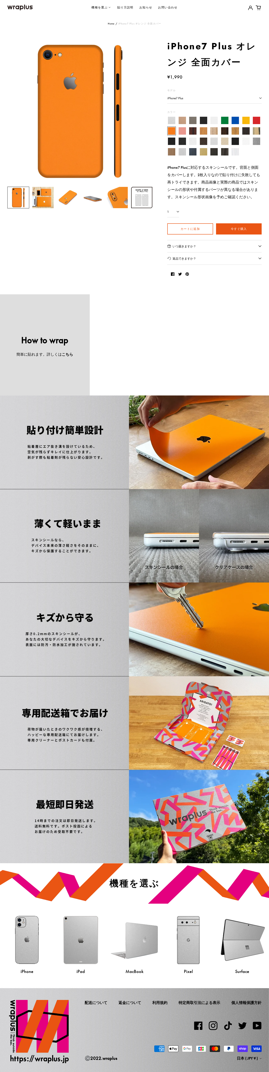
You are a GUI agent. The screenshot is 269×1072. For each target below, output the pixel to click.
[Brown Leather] (203, 141)
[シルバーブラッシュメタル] (182, 151)
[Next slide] (147, 111)
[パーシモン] (256, 131)
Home (111, 23)
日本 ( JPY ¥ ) (248, 1058)
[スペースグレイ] (193, 120)
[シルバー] (171, 120)
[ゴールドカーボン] (224, 141)
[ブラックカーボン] (235, 141)
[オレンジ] (171, 131)
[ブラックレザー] (171, 141)
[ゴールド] (182, 120)
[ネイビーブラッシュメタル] (193, 151)
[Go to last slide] (13, 111)
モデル (171, 90)
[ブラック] (203, 120)
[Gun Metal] (256, 141)
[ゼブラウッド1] (214, 131)
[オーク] (203, 131)
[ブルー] (235, 120)
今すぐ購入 (239, 228)
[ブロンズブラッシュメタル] (171, 151)
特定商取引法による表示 (199, 1002)
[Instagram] (213, 1025)
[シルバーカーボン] (214, 141)
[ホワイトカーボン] (246, 141)
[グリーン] (224, 120)
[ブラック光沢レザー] (182, 141)
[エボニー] (224, 131)
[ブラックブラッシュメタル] (214, 151)
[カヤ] (246, 131)
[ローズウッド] (193, 131)
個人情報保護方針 (246, 1002)
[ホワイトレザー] (193, 141)
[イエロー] (246, 120)
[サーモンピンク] (182, 131)
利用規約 (159, 1002)
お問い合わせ (167, 7)
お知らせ (145, 7)
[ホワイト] (214, 120)
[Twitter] (242, 1025)
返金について (130, 1002)
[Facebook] (198, 1025)
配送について (96, 1002)
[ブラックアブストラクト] (224, 151)
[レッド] (256, 120)
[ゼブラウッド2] (235, 131)
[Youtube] (257, 1025)
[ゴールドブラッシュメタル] (203, 151)
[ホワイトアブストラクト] (235, 151)
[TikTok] (227, 1025)
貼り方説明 (125, 7)
